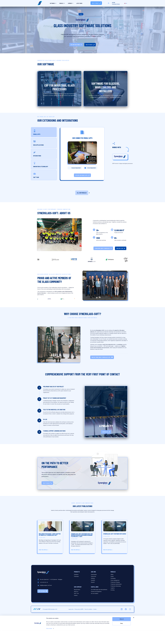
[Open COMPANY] (72, 3)
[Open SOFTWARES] (55, 3)
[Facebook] (126, 609)
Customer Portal (116, 4)
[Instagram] (130, 609)
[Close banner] (133, 617)
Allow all (121, 619)
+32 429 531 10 (44, 582)
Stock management (91, 168)
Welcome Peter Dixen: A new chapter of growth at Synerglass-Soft (50, 534)
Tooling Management (76, 168)
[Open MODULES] (64, 3)
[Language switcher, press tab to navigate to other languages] (126, 3)
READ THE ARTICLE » (43, 549)
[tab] (44, 132)
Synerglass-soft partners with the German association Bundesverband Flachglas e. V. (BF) (82, 535)
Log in (113, 2)
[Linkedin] (122, 609)
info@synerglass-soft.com (46, 585)
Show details (49, 628)
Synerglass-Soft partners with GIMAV (114, 534)
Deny (121, 623)
